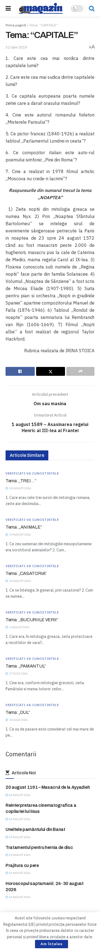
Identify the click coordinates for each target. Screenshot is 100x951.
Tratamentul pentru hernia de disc (39, 847)
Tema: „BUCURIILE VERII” (32, 619)
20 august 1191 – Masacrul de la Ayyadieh (48, 787)
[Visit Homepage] (41, 8)
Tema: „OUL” (18, 712)
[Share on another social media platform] (80, 371)
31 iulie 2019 (16, 47)
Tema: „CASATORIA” (26, 573)
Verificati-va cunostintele (32, 473)
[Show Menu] (8, 8)
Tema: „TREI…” (21, 480)
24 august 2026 (19, 795)
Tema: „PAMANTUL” (26, 666)
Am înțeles (51, 944)
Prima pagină (16, 25)
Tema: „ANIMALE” (24, 527)
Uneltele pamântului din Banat (35, 829)
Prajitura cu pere (22, 865)
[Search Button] (91, 8)
